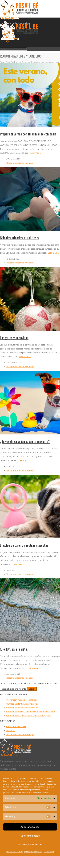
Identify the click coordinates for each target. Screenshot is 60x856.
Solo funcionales (30, 835)
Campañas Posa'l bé (16, 726)
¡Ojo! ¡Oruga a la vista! (14, 649)
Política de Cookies (14, 851)
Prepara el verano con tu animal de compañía (28, 133)
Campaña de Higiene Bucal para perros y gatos (28, 715)
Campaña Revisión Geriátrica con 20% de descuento (30, 711)
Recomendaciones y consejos (20, 163)
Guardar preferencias (30, 844)
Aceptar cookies (30, 827)
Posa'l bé (10, 730)
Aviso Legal (49, 851)
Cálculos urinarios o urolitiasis (19, 237)
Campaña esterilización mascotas (22, 704)
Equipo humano (14, 27)
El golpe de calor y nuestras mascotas (24, 545)
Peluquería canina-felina (18, 23)
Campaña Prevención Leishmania (22, 708)
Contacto (10, 35)
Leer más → (36, 153)
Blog (8, 31)
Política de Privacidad (33, 851)
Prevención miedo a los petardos (21, 700)
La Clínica (11, 19)
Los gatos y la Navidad (14, 337)
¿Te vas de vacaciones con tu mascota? (25, 441)
